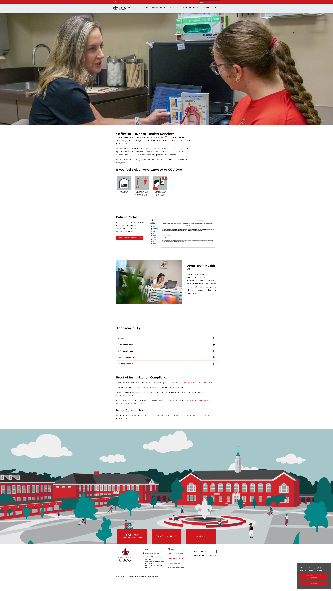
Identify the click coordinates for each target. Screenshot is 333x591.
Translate (212, 555)
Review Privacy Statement (314, 576)
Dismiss (314, 583)
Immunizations (195, 7)
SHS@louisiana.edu (152, 553)
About (147, 7)
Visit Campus (166, 536)
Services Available (160, 7)
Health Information (178, 7)
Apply (200, 536)
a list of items (210, 284)
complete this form (193, 415)
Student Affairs (157, 137)
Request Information (132, 536)
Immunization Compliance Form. (197, 383)
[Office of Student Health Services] (123, 7)
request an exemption (143, 387)
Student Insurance (211, 7)
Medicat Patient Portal (129, 238)
